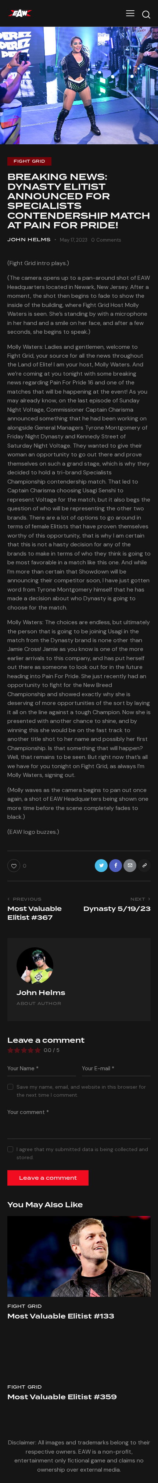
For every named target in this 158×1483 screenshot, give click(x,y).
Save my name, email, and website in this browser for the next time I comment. (81, 1091)
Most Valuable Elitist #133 (60, 1316)
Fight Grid (29, 161)
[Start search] (146, 14)
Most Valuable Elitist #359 (62, 1397)
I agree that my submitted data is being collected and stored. (82, 1153)
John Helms (41, 993)
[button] (130, 13)
